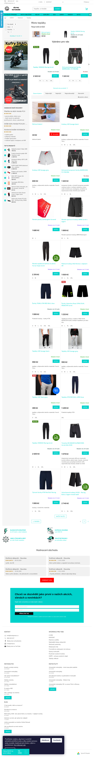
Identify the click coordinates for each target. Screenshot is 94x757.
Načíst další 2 (60, 516)
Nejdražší (58, 93)
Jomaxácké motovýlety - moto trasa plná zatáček (63, 667)
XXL (71, 511)
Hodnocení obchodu (47, 550)
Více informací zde (20, 745)
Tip (9, 32)
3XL (49, 325)
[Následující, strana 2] (84, 521)
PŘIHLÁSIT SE (24, 613)
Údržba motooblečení (10, 684)
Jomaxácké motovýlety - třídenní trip (59, 680)
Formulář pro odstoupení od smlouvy (59, 649)
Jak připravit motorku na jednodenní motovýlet (62, 675)
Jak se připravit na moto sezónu (13, 726)
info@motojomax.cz (12, 635)
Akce (9, 27)
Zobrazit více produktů (59, 88)
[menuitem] (10, 14)
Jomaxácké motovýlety (10, 671)
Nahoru (36, 521)
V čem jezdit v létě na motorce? (13, 705)
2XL (51, 80)
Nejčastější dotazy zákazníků (57, 642)
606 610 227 (10, 638)
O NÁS (40, 2)
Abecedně (81, 93)
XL (47, 80)
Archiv (8, 697)
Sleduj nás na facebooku (14, 641)
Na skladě (11, 24)
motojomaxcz (11, 643)
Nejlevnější (48, 93)
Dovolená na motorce (10, 709)
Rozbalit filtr (15, 36)
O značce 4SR (8, 688)
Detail (55, 76)
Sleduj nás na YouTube (13, 646)
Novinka (10, 29)
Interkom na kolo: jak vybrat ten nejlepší (15, 718)
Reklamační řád (53, 647)
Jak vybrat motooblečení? (11, 675)
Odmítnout (45, 740)
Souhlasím (57, 740)
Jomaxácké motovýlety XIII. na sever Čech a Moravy (64, 684)
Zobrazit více (47, 580)
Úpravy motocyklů (54, 651)
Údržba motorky (8, 680)
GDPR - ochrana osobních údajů (58, 656)
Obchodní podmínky (55, 644)
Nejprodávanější (69, 93)
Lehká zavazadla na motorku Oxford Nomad (17, 722)
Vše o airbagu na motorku (11, 692)
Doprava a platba (54, 640)
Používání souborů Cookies (57, 654)
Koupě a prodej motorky (11, 667)
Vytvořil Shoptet (85, 753)
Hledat (57, 9)
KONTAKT (49, 2)
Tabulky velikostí (53, 658)
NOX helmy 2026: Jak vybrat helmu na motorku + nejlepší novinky (23, 713)
